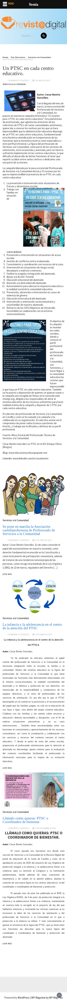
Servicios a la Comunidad (14, 84)
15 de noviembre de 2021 (45, 828)
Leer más (7, 943)
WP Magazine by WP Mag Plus (47, 997)
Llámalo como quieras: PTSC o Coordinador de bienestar (25, 820)
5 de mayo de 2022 (42, 80)
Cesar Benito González (19, 80)
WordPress (24, 997)
